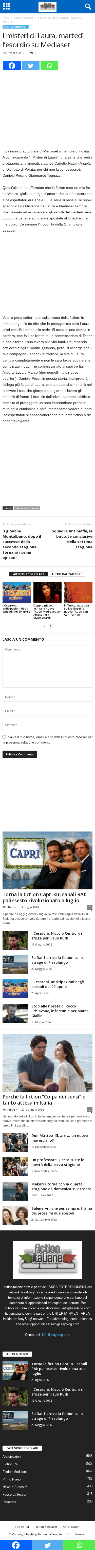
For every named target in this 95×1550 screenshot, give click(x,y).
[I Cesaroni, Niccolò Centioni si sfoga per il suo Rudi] (15, 940)
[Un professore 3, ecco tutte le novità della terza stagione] (15, 1166)
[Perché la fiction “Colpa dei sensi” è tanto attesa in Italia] (47, 1063)
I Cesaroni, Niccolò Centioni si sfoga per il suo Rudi (57, 935)
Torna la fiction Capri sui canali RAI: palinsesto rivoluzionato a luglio (44, 897)
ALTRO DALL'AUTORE (66, 574)
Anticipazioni (12, 1456)
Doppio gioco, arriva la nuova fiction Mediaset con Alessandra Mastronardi (47, 611)
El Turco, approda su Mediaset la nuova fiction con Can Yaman (76, 609)
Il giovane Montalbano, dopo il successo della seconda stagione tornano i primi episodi (22, 544)
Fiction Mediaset (23, 17)
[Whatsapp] (49, 65)
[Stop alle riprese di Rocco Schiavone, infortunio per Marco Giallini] (15, 1013)
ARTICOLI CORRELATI (28, 574)
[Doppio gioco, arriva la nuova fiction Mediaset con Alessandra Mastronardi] (47, 592)
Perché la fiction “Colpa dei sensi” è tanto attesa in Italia (44, 1099)
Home (6, 17)
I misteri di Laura (27, 508)
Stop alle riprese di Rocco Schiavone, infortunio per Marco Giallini (60, 1011)
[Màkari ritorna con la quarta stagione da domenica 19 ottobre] (15, 1191)
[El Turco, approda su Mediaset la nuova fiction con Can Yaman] (78, 592)
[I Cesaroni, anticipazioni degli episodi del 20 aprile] (17, 592)
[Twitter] (31, 65)
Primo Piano (12, 1479)
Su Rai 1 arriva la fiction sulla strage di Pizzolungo (57, 960)
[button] (87, 6)
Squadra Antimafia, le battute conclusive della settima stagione (72, 538)
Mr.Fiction (10, 907)
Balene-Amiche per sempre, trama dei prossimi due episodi (61, 1211)
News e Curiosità (15, 1487)
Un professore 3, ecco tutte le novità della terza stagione (57, 1162)
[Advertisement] (47, 108)
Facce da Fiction (15, 1494)
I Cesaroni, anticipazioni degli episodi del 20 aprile (16, 608)
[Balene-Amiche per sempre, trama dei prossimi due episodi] (15, 1215)
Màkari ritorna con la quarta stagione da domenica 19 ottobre (61, 1186)
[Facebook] (12, 65)
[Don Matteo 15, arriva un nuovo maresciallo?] (15, 1142)
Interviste (9, 1502)
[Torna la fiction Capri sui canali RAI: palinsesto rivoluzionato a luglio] (47, 860)
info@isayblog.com (56, 1335)
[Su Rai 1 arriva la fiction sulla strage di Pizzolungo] (15, 964)
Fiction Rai (10, 1464)
